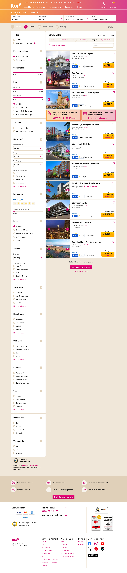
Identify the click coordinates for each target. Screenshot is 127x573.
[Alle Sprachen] (79, 2)
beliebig (19, 104)
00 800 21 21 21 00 (50, 511)
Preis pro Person (22, 57)
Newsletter (62, 2)
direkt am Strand (22, 230)
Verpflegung (17, 161)
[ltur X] (89, 550)
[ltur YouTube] (102, 545)
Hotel (25, 13)
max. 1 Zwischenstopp (24, 111)
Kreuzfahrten (35, 13)
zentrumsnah (21, 237)
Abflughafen (42, 17)
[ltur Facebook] (89, 545)
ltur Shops (54, 2)
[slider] (14, 72)
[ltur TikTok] (102, 550)
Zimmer (93, 17)
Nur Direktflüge (21, 108)
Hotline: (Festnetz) (37, 2)
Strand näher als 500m (24, 233)
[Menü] (107, 508)
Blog (69, 2)
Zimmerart (16, 254)
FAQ (73, 2)
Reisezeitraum (69, 17)
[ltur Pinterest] (96, 550)
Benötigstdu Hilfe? (110, 26)
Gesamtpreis (20, 60)
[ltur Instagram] (96, 545)
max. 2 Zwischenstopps (24, 115)
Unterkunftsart (18, 145)
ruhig (18, 241)
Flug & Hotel (16, 13)
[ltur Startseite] (16, 5)
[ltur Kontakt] (115, 27)
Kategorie (16, 153)
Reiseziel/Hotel (17, 17)
